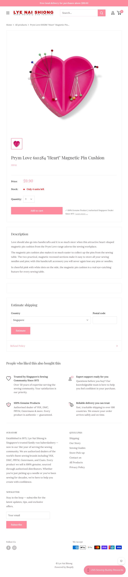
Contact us (75, 457)
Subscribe (16, 524)
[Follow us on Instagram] (14, 548)
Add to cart (37, 210)
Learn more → (81, 214)
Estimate (21, 330)
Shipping (74, 438)
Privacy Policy (77, 467)
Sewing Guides (77, 447)
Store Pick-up (77, 452)
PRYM (14, 165)
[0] (119, 13)
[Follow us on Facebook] (8, 548)
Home (9, 24)
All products (21, 24)
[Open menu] (7, 13)
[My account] (112, 13)
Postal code (99, 313)
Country (15, 313)
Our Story (75, 443)
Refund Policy (17, 345)
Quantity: (16, 199)
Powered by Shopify (64, 567)
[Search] (102, 12)
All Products (76, 462)
